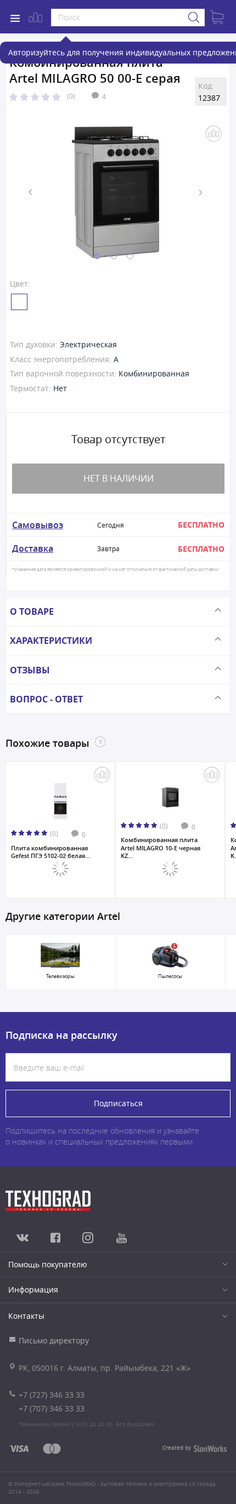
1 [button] (97, 256)
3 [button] (130, 256)
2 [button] (113, 256)
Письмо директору (54, 1340)
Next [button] (200, 192)
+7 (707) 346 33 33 (52, 1408)
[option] (116, 192)
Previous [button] (30, 192)
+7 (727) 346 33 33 (52, 1394)
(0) (71, 96)
